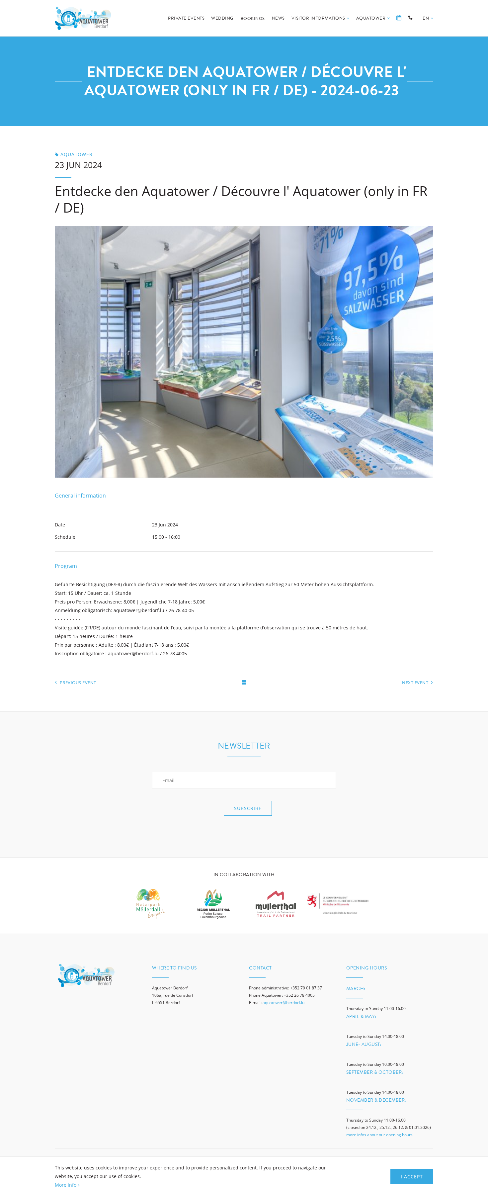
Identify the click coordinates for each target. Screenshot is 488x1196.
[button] (428, 26)
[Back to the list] (244, 682)
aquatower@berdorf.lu (283, 1002)
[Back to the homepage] (83, 18)
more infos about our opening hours (379, 1135)
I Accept (412, 1176)
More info (65, 1185)
